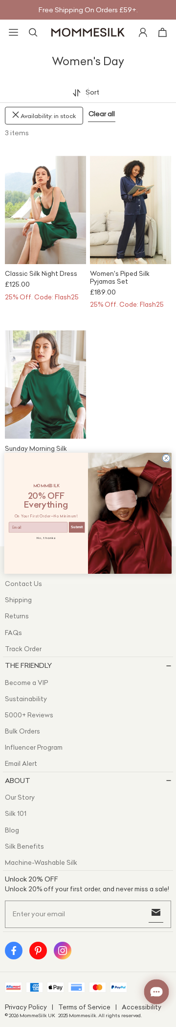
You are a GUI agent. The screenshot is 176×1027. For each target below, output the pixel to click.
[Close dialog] (166, 458)
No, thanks (46, 538)
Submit (77, 527)
